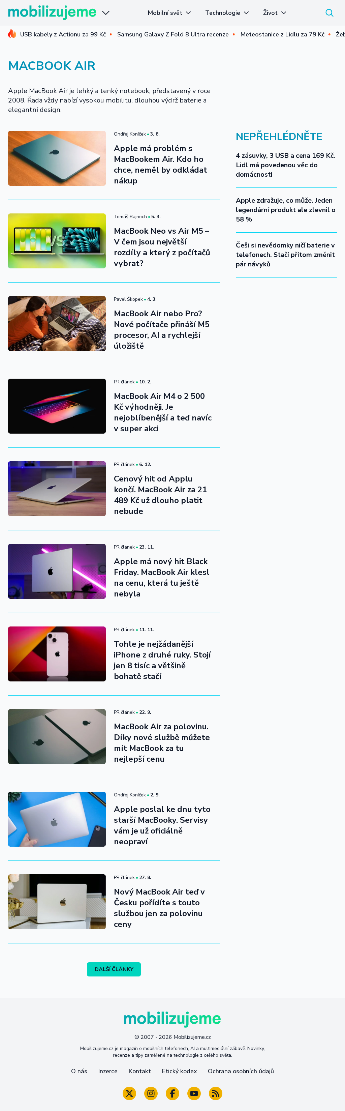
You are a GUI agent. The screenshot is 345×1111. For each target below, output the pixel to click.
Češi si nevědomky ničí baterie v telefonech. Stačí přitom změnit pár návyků (285, 255)
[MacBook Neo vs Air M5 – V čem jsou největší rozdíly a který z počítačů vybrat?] (57, 240)
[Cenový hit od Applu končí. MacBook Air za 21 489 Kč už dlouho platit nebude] (57, 488)
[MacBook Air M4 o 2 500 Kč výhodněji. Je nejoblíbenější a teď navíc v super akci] (57, 406)
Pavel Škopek (128, 299)
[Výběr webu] (106, 13)
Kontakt (139, 1071)
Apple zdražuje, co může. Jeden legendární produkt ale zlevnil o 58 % (286, 210)
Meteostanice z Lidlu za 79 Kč (282, 34)
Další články (114, 969)
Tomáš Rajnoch (130, 216)
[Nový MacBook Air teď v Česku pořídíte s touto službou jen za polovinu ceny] (57, 901)
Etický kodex (179, 1071)
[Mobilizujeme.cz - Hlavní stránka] (52, 12)
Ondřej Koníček (130, 134)
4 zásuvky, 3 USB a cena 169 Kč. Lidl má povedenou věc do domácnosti (285, 165)
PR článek (124, 382)
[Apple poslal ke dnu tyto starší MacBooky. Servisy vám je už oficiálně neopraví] (57, 819)
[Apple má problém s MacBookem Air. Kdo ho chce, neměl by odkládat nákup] (57, 158)
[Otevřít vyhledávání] (329, 13)
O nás (79, 1071)
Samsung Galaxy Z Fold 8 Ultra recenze (173, 34)
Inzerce (108, 1071)
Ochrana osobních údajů (241, 1071)
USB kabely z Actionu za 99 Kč (63, 34)
